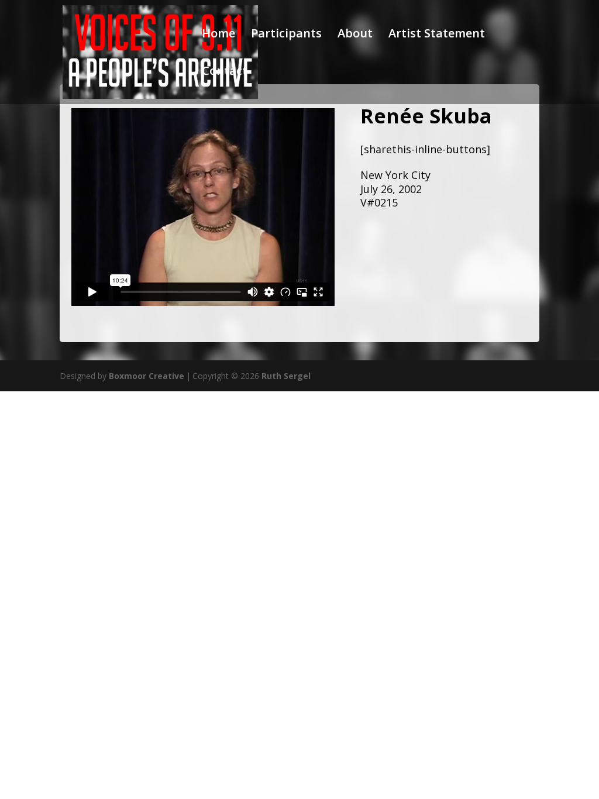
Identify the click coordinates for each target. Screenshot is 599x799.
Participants (286, 35)
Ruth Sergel (286, 375)
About (355, 35)
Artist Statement (436, 35)
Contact (224, 72)
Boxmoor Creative (146, 375)
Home (218, 35)
